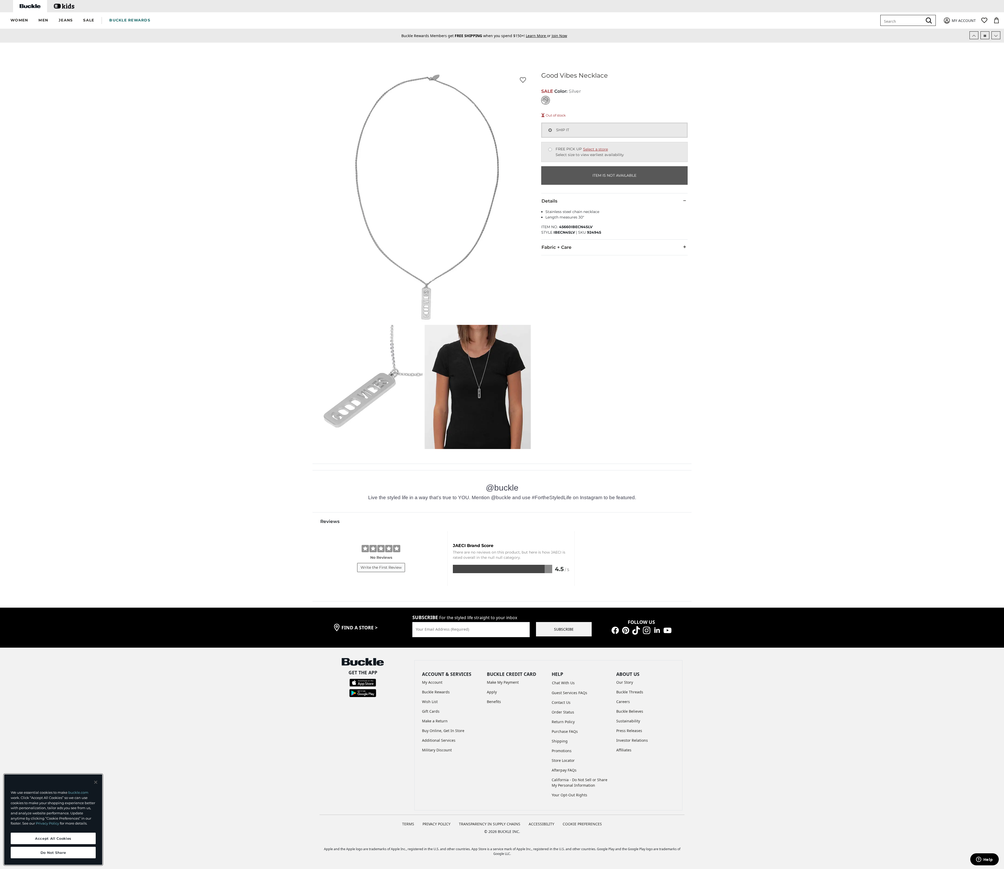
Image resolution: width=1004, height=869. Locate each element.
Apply (492, 691)
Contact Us (561, 702)
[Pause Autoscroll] (984, 35)
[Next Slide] (995, 35)
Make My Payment (503, 682)
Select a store (595, 149)
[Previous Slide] (973, 35)
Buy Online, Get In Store (443, 730)
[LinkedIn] (657, 630)
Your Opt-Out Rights (569, 794)
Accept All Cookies (53, 838)
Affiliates (623, 749)
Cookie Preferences (582, 823)
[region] (53, 819)
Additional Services (438, 740)
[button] (19, 20)
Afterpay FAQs (564, 770)
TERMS (408, 823)
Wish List (430, 701)
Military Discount (437, 749)
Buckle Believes (629, 711)
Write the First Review (381, 567)
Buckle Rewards (436, 691)
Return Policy (563, 721)
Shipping (560, 741)
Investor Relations (632, 740)
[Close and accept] (95, 782)
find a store (359, 627)
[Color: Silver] (546, 100)
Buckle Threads (629, 691)
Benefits (494, 701)
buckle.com (78, 792)
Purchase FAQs (565, 731)
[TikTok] (636, 630)
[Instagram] (646, 630)
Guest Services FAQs (569, 692)
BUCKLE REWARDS (129, 20)
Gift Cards (431, 711)
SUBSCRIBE (564, 629)
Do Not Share (53, 852)
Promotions (562, 750)
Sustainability (628, 720)
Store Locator (563, 760)
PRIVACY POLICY (436, 823)
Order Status (563, 712)
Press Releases (629, 730)
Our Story (624, 682)
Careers (623, 701)
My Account (432, 682)
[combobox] (903, 20)
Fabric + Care (556, 247)
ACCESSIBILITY (541, 823)
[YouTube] (667, 630)
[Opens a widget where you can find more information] (984, 859)
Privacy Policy (47, 823)
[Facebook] (615, 630)
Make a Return (435, 720)
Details (549, 201)
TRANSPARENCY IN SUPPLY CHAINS (489, 823)
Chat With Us (563, 682)
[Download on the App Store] (362, 682)
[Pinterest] (625, 630)
